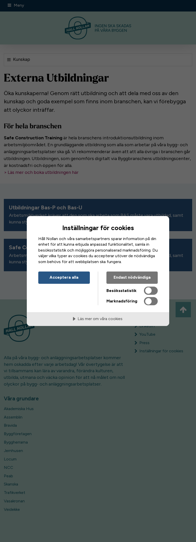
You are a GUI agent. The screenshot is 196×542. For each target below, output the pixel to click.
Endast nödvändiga (132, 277)
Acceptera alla (64, 277)
